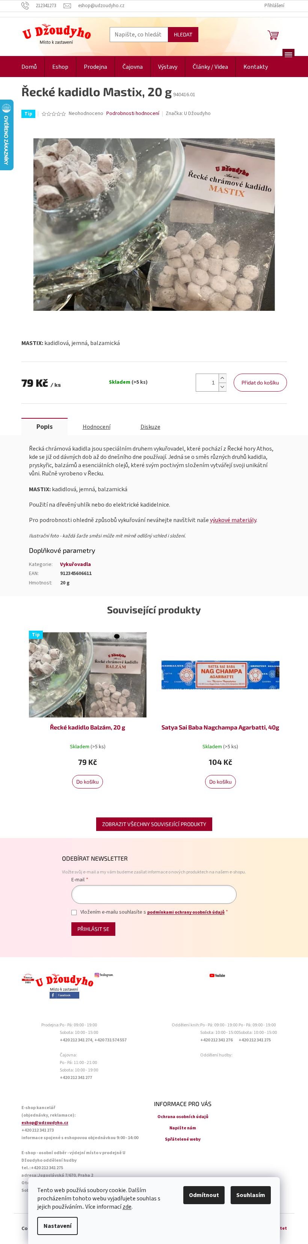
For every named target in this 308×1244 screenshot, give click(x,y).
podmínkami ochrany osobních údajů (186, 912)
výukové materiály (233, 520)
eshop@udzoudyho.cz (44, 1123)
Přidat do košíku (260, 382)
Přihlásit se (93, 929)
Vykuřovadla (75, 564)
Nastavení (57, 1226)
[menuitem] (29, 67)
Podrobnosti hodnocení (132, 113)
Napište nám (182, 1128)
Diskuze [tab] (150, 427)
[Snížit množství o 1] (222, 387)
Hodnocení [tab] (96, 427)
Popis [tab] (44, 426)
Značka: (188, 113)
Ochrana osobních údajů (182, 1117)
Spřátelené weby (183, 1139)
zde (126, 1207)
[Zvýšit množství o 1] (222, 378)
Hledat (183, 34)
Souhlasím (250, 1195)
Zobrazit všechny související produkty (154, 824)
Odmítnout (204, 1195)
